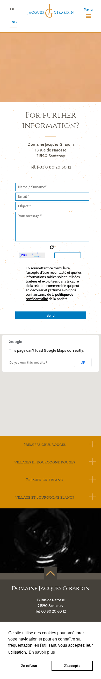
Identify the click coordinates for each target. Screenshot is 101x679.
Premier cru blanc (44, 480)
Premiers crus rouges (45, 445)
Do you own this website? (28, 362)
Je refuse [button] (29, 665)
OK (83, 362)
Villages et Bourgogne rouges (44, 462)
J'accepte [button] (72, 665)
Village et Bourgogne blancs (44, 497)
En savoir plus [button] (42, 652)
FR (12, 9)
